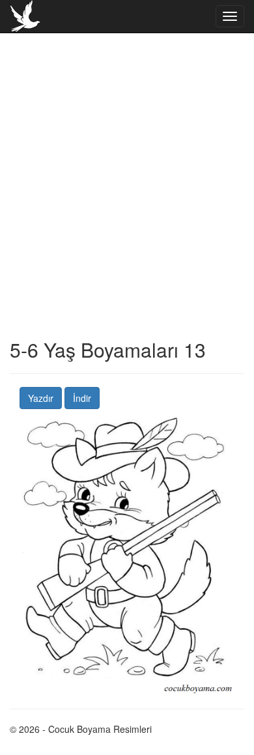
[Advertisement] (127, 212)
